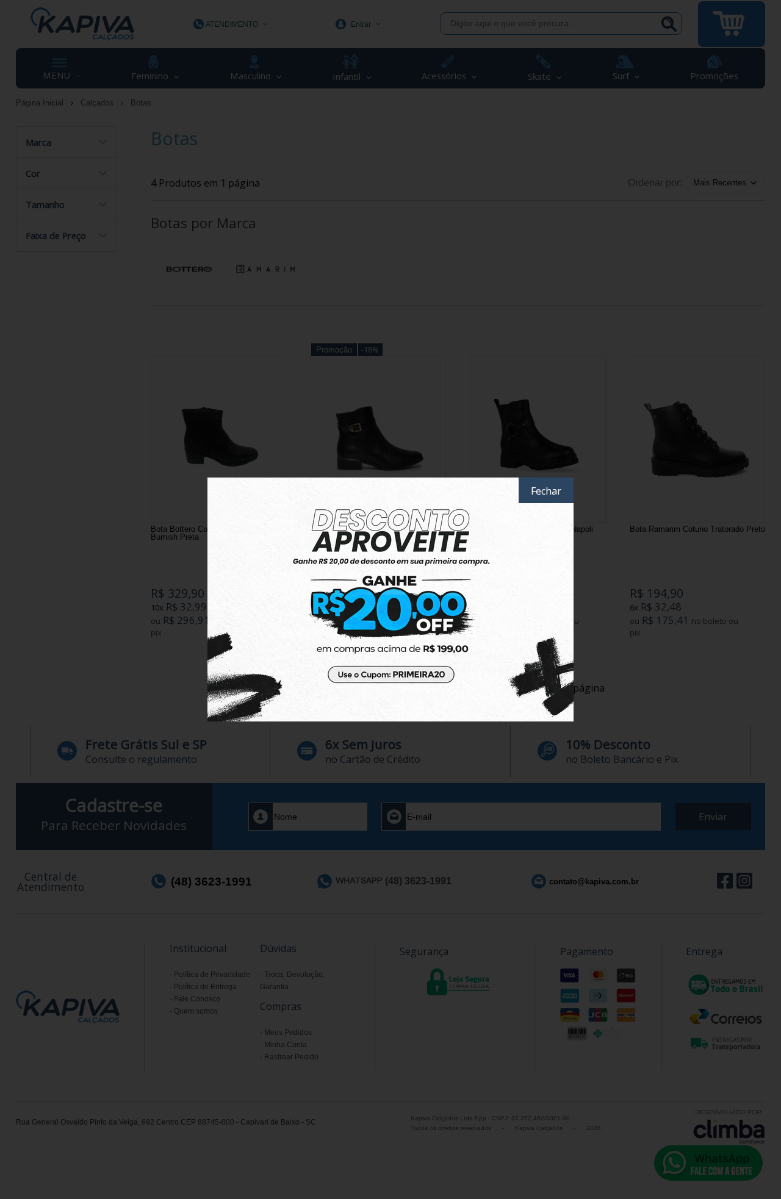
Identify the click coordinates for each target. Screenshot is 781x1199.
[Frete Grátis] (390, 599)
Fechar (546, 491)
